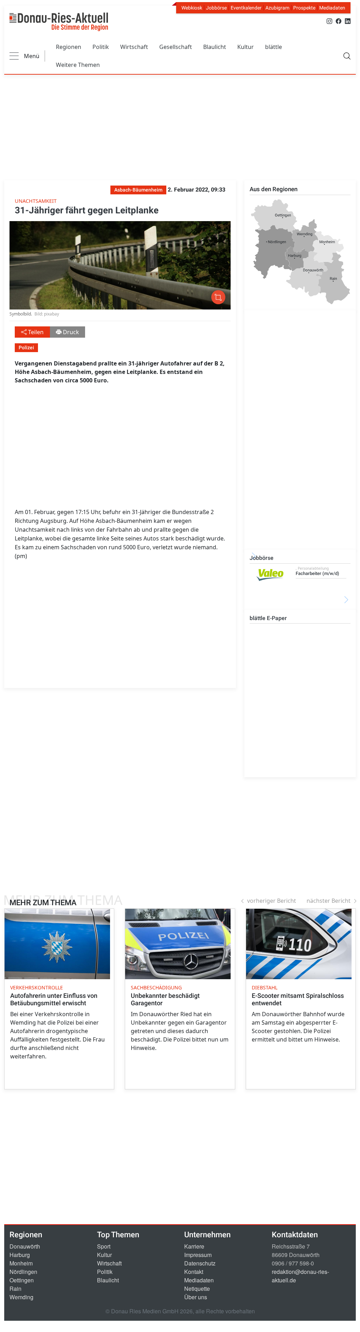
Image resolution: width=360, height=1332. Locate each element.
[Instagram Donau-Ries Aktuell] (329, 20)
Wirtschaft (134, 47)
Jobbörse (216, 8)
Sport (103, 1246)
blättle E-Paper (268, 618)
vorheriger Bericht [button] (271, 901)
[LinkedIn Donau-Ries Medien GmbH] (348, 20)
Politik (100, 47)
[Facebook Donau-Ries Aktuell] (338, 20)
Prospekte (304, 8)
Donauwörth (24, 1246)
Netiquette (197, 1288)
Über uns (195, 1297)
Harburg (19, 1255)
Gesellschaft (175, 47)
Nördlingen (23, 1272)
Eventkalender (246, 8)
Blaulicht (214, 47)
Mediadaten (332, 8)
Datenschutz (200, 1263)
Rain (15, 1288)
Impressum (198, 1255)
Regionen (68, 47)
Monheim (21, 1263)
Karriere (194, 1246)
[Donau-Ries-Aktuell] (58, 21)
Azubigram (277, 8)
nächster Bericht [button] (329, 901)
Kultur (245, 47)
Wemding (21, 1297)
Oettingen (21, 1280)
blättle (273, 47)
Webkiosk (191, 8)
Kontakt (193, 1272)
